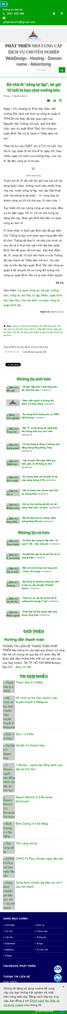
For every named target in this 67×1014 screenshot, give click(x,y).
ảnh (34, 300)
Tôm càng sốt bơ (26, 843)
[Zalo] (57, 969)
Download (10, 943)
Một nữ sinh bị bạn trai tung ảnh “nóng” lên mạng (39, 569)
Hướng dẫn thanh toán (24, 639)
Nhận (44, 295)
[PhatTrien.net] (33, 35)
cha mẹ (25, 300)
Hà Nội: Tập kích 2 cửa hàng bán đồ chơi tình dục (39, 388)
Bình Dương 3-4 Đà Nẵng (32, 823)
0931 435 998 (15, 13)
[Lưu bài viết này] (61, 100)
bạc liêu (14, 300)
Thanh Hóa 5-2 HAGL (29, 682)
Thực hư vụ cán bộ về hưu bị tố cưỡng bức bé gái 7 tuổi (40, 599)
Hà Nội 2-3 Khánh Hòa (30, 745)
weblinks (9, 949)
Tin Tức (9, 931)
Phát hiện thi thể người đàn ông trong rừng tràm (39, 613)
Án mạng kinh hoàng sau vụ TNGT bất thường (40, 416)
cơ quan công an (29, 290)
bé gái (45, 290)
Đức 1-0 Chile (25, 734)
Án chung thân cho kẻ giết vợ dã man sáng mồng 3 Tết (39, 478)
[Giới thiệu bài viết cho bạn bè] (49, 100)
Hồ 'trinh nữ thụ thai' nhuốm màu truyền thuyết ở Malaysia (36, 700)
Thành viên (42, 931)
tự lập (36, 295)
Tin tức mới (42, 949)
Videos (8, 955)
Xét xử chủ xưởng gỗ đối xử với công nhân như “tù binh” (41, 505)
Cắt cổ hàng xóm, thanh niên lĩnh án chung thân (40, 492)
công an (15, 295)
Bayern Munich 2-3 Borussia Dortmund (34, 799)
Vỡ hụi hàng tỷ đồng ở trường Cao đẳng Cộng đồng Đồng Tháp (41, 447)
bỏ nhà (26, 295)
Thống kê (41, 937)
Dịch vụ (40, 925)
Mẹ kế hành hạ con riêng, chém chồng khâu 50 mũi (39, 519)
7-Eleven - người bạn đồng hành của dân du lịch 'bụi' (39, 767)
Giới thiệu (10, 925)
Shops (40, 943)
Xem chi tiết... (24, 667)
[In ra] (55, 100)
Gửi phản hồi (46, 1011)
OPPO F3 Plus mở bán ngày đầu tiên (39, 858)
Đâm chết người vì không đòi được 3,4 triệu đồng (38, 402)
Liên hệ (8, 937)
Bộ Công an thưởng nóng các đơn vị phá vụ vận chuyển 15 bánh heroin (40, 585)
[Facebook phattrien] (57, 977)
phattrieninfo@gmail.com (19, 22)
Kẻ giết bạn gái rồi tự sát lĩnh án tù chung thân (41, 555)
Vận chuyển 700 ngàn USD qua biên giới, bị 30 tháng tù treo (38, 464)
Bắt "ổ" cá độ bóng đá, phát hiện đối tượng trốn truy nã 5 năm (40, 431)
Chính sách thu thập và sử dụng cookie (31, 1002)
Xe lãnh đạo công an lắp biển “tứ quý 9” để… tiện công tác (41, 542)
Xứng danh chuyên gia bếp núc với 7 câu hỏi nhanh (39, 884)
